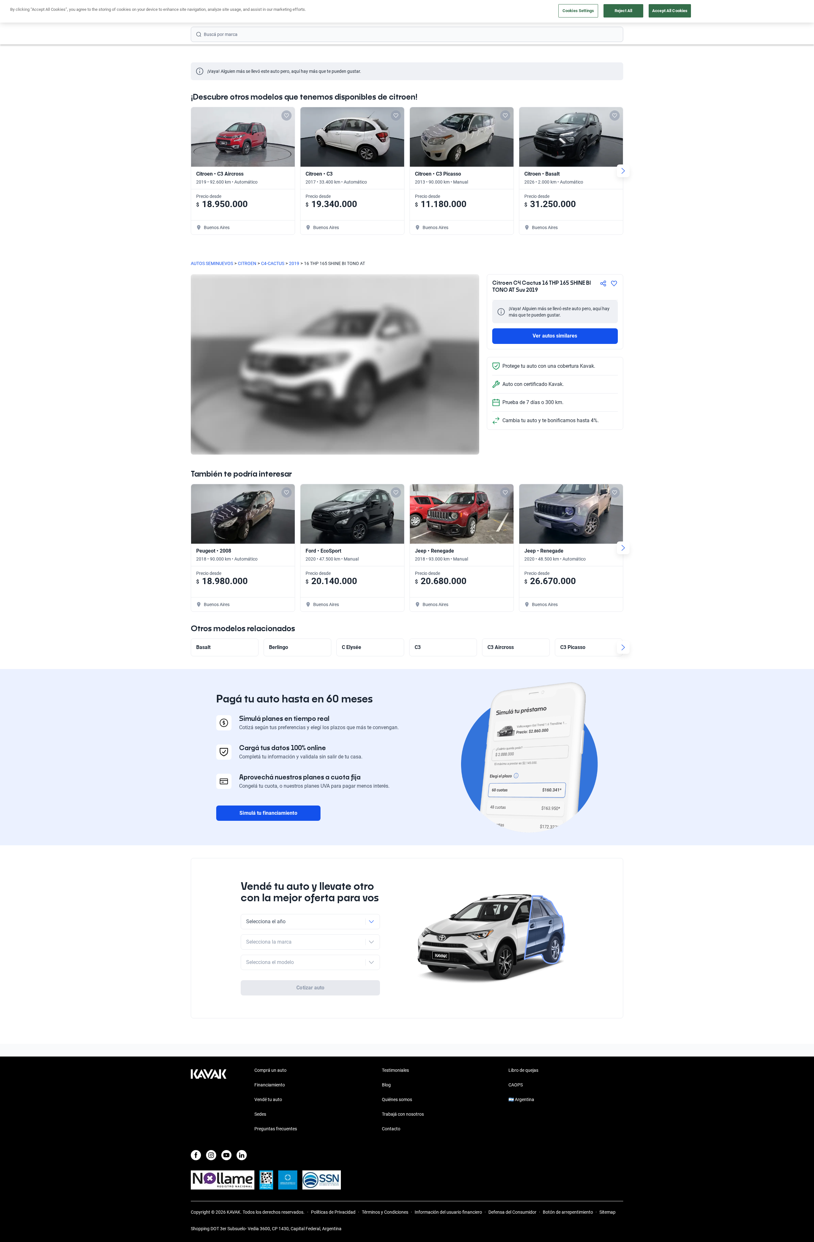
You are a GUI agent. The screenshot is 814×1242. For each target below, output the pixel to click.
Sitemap (607, 1212)
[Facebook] (196, 1155)
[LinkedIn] (242, 1155)
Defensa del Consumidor (512, 1212)
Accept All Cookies (669, 10)
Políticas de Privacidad (333, 1212)
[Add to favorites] (286, 115)
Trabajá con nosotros (403, 1114)
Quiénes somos (397, 1099)
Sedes (260, 1114)
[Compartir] (603, 283)
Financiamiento (269, 1084)
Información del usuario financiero (448, 1212)
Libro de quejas (523, 1070)
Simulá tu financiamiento (268, 813)
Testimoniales (395, 1070)
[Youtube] (226, 1155)
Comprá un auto (270, 1070)
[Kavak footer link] (208, 1100)
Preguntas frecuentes (275, 1128)
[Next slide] (623, 170)
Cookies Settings (578, 10)
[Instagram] (211, 1155)
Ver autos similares (555, 336)
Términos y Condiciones (385, 1212)
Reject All (623, 10)
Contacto (391, 1128)
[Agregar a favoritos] (614, 283)
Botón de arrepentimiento (568, 1212)
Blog (386, 1084)
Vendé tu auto (268, 1099)
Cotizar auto (310, 988)
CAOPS (515, 1084)
